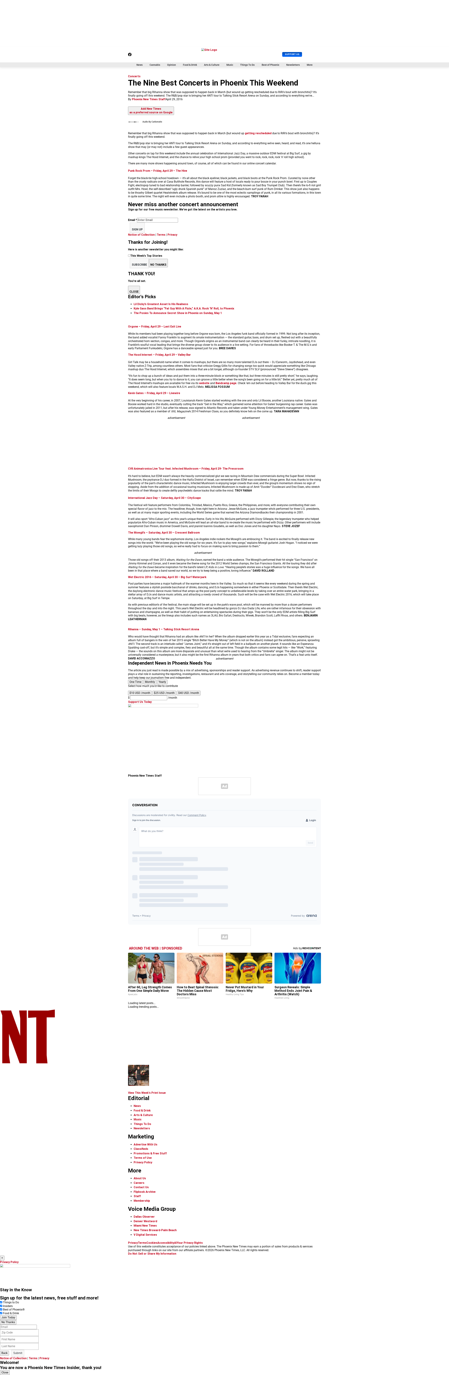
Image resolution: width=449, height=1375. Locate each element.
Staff (137, 1196)
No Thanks (8, 1322)
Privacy (172, 234)
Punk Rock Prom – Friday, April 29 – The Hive (157, 170)
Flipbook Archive (145, 1191)
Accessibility (165, 1242)
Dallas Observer (144, 1216)
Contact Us (141, 1187)
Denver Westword (145, 1221)
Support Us (292, 54)
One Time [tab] (135, 682)
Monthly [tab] (150, 682)
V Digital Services (145, 1234)
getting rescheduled (258, 133)
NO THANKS (158, 264)
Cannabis (155, 64)
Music (229, 64)
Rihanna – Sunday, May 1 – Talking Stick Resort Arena (163, 629)
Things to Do (11, 1302)
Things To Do (247, 64)
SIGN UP (137, 229)
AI (175, 1242)
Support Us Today (140, 702)
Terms (161, 234)
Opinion (171, 64)
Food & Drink (190, 64)
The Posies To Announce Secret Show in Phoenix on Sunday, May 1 (178, 313)
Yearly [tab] (162, 682)
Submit (17, 1353)
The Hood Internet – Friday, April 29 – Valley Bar (159, 354)
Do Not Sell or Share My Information (152, 1253)
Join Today (8, 1317)
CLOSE (134, 291)
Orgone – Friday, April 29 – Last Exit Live (154, 326)
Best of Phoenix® (14, 1309)
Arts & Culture (211, 64)
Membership (142, 1200)
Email (132, 220)
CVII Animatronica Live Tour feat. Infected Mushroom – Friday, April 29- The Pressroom (185, 468)
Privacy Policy (143, 1162)
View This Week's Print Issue (147, 1092)
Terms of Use (143, 1157)
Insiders (8, 1306)
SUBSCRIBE (139, 264)
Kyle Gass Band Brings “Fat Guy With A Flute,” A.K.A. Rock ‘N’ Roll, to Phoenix (184, 308)
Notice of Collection (141, 234)
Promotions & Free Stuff (150, 1153)
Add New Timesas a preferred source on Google (151, 110)
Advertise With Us (145, 1144)
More (310, 64)
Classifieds (141, 1149)
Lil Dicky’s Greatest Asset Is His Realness (161, 304)
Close (4, 1372)
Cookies (151, 1242)
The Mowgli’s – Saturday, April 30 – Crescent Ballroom (164, 532)
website (204, 383)
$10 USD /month (139, 693)
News (139, 64)
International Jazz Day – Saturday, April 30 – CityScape (164, 498)
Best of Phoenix (270, 64)
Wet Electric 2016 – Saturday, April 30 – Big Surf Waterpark (167, 577)
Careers (139, 1183)
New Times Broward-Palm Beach (155, 1230)
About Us (140, 1178)
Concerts (134, 76)
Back (4, 1353)
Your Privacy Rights (190, 1242)
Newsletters (293, 64)
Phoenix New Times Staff (149, 99)
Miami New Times (145, 1225)
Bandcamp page (226, 383)
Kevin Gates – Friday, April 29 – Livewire (154, 393)
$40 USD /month (188, 693)
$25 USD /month (164, 693)
